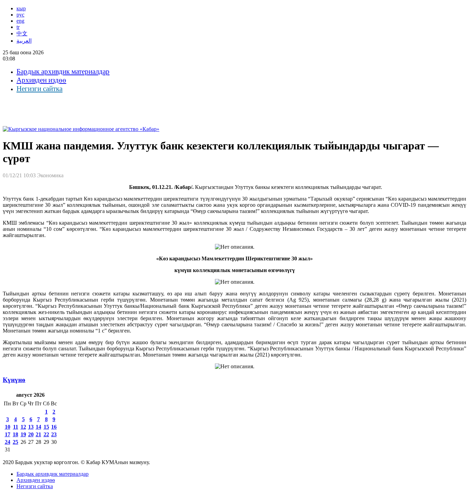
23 (54, 434)
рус (20, 15)
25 (15, 442)
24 (7, 442)
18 (15, 434)
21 (38, 434)
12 (23, 427)
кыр (21, 8)
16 (54, 427)
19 (23, 434)
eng (20, 21)
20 (31, 434)
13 (31, 427)
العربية (24, 41)
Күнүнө (14, 379)
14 (38, 427)
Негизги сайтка (39, 89)
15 (46, 427)
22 (46, 434)
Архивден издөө (41, 80)
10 (7, 427)
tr (18, 27)
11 (15, 427)
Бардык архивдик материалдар (63, 71)
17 (7, 434)
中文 (21, 33)
